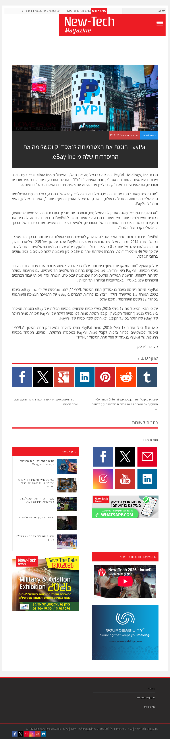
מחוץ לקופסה (69, 451)
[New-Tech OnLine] (112, 25)
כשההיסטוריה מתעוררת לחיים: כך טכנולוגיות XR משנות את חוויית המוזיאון (35, 483)
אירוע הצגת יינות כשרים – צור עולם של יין (35, 537)
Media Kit (149, 706)
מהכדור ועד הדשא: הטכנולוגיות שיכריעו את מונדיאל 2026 (37, 500)
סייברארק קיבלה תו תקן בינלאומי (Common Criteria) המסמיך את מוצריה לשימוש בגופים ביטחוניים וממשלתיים (125, 404)
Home (151, 688)
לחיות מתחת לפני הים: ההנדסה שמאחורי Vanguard (37, 462)
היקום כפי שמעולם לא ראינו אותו (36, 517)
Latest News (149, 135)
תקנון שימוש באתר (145, 697)
